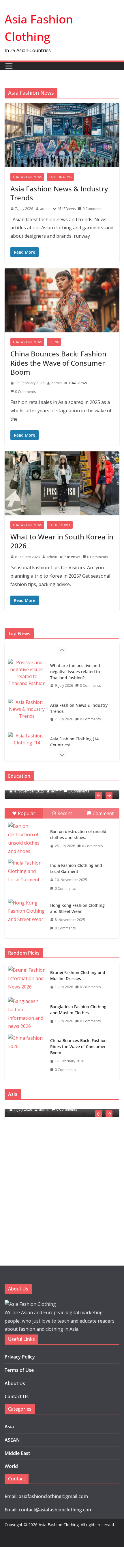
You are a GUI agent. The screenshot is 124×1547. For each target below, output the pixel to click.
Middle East (17, 1453)
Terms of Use (19, 1370)
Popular (26, 813)
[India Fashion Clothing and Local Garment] (27, 872)
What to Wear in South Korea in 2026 (61, 541)
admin (45, 208)
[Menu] (9, 66)
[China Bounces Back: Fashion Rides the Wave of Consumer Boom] (27, 1055)
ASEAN (12, 1440)
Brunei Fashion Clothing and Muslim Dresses (77, 975)
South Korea (59, 525)
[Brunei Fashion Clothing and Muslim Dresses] (27, 980)
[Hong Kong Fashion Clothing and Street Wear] (27, 912)
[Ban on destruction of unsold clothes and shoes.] (27, 838)
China (54, 342)
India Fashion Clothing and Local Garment (76, 868)
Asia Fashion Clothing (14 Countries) (74, 742)
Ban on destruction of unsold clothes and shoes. (78, 834)
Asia (9, 1426)
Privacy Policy (20, 1357)
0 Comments (92, 208)
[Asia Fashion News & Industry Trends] (27, 709)
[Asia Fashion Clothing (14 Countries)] (27, 742)
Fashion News (60, 177)
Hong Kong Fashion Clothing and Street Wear (77, 908)
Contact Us (17, 1396)
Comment (103, 813)
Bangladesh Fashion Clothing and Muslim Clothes (78, 1009)
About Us (15, 1383)
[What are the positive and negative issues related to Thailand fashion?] (27, 673)
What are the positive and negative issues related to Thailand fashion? (75, 671)
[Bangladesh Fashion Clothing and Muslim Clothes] (27, 1013)
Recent (64, 813)
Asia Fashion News (27, 177)
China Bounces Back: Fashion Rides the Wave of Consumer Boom (58, 362)
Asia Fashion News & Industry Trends (59, 193)
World (11, 1466)
